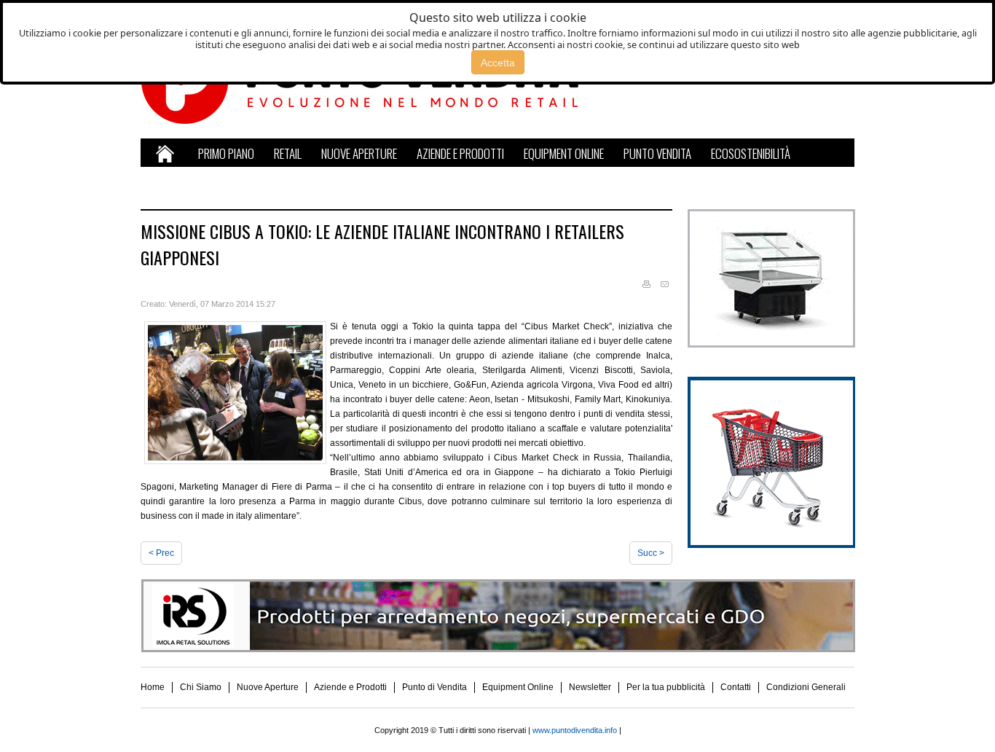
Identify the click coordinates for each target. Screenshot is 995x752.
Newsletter (590, 687)
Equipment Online (518, 687)
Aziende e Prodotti (350, 687)
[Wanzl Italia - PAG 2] (771, 545)
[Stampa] (646, 285)
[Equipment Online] (771, 345)
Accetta (498, 62)
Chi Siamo (200, 687)
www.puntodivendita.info (574, 730)
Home (153, 687)
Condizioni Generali (806, 687)
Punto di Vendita (434, 687)
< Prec (161, 553)
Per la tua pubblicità (665, 687)
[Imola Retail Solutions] (498, 649)
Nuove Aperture (268, 687)
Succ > (650, 553)
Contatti (735, 687)
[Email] (664, 285)
